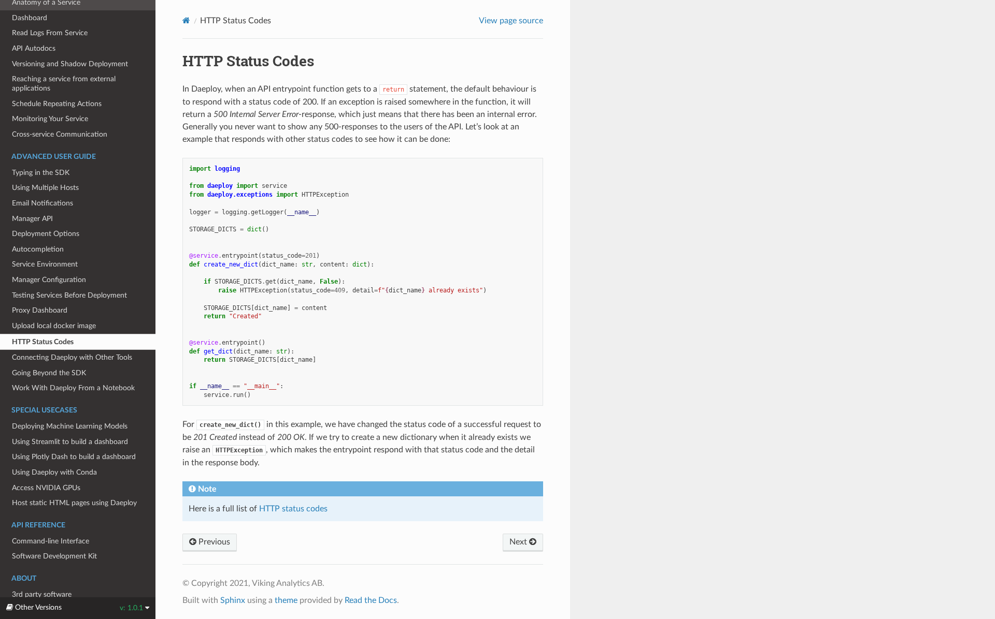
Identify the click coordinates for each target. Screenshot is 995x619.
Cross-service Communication (59, 134)
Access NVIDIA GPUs (46, 488)
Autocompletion (38, 249)
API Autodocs (33, 48)
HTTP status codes (293, 509)
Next (519, 542)
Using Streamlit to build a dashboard (70, 442)
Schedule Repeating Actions (57, 104)
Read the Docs (371, 600)
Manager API (32, 219)
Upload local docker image (54, 326)
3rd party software (42, 594)
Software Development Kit (54, 556)
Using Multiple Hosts (45, 187)
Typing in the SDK (40, 172)
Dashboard (29, 18)
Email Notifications (42, 203)
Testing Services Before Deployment (69, 295)
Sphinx (232, 600)
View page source (511, 21)
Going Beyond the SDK (49, 373)
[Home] (186, 20)
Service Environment (45, 264)
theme (286, 600)
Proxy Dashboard (39, 310)
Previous (213, 542)
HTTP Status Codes (43, 342)
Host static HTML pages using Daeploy (74, 503)
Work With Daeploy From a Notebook (73, 388)
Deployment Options (45, 234)
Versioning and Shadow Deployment (70, 64)
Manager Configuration (49, 280)
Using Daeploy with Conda (54, 472)
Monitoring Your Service (50, 119)
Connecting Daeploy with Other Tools (72, 357)
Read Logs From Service (50, 33)
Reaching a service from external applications (64, 83)
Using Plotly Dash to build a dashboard (74, 457)
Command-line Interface (50, 541)
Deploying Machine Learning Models (69, 426)
